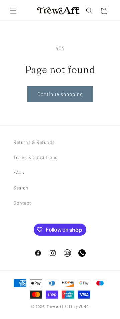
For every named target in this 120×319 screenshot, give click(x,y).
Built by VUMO (76, 306)
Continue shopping (60, 94)
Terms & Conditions (35, 157)
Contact (22, 203)
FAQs (18, 172)
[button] (13, 10)
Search (21, 187)
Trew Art (54, 306)
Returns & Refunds (34, 142)
